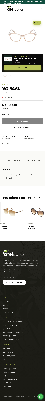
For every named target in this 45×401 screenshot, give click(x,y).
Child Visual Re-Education (12, 322)
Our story (6, 349)
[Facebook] (4, 271)
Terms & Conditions (10, 379)
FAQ (4, 376)
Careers (5, 359)
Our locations (8, 352)
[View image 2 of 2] (12, 76)
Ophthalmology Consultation (13, 332)
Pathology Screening (10, 336)
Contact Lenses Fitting (11, 325)
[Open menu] (3, 8)
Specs (7, 160)
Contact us (7, 383)
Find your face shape (27, 175)
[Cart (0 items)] (38, 8)
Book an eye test (9, 356)
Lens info (18, 160)
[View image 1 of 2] (5, 76)
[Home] (15, 8)
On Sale (5, 305)
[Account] (42, 8)
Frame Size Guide (9, 372)
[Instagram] (9, 271)
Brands (5, 309)
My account (7, 386)
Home (5, 16)
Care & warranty (34, 160)
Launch (24, 68)
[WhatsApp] (14, 271)
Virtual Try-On (8, 312)
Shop (12, 16)
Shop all (37, 198)
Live (37, 22)
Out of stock (22, 121)
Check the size (8, 178)
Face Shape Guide (9, 369)
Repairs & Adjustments (11, 339)
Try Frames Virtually (15, 282)
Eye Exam (6, 329)
